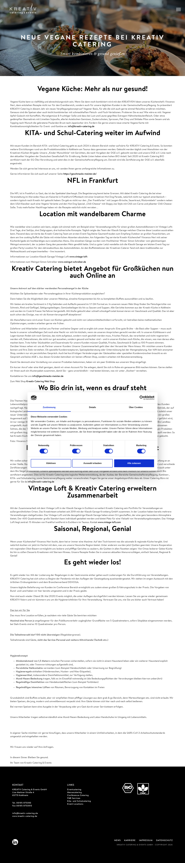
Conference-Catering (78, 796)
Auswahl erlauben (92, 463)
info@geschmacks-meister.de (47, 376)
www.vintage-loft (78, 257)
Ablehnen (51, 463)
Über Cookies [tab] (136, 407)
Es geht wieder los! (92, 563)
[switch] (76, 451)
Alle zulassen (134, 463)
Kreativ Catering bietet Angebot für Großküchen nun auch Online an (93, 273)
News (117, 840)
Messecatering (74, 793)
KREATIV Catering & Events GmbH (29, 790)
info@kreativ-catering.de (81, 126)
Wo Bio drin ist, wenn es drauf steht (92, 388)
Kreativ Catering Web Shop (40, 381)
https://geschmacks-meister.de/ (80, 174)
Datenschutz (164, 840)
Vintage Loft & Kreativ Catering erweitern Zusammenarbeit (92, 493)
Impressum (146, 840)
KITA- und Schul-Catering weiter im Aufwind (92, 133)
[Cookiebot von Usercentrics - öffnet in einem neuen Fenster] (141, 398)
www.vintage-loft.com (109, 522)
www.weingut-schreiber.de (72, 262)
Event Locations (75, 804)
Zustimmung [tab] (49, 407)
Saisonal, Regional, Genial (92, 529)
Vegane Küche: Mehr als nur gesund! (92, 89)
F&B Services (73, 798)
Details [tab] (92, 407)
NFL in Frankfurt (92, 181)
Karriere (130, 840)
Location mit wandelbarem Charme (92, 214)
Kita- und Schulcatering (79, 801)
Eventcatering (74, 790)
